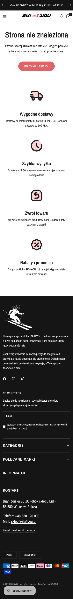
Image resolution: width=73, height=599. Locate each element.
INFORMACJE (14, 473)
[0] (67, 16)
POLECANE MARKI (19, 459)
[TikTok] (25, 378)
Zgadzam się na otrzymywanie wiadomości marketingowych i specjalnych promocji (37, 426)
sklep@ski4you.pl (23, 521)
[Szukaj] (62, 16)
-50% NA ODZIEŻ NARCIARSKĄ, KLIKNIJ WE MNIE (36, 5)
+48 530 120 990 (27, 515)
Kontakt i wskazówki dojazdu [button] (19, 530)
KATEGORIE (13, 445)
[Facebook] (7, 378)
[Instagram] (16, 378)
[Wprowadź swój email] (66, 416)
